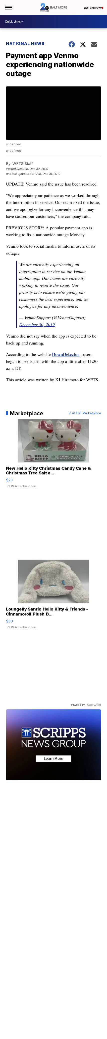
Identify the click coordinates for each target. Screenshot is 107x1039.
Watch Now (92, 7)
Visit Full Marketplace (84, 413)
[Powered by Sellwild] (94, 705)
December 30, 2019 (37, 324)
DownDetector (65, 354)
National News (25, 43)
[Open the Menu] (8, 7)
